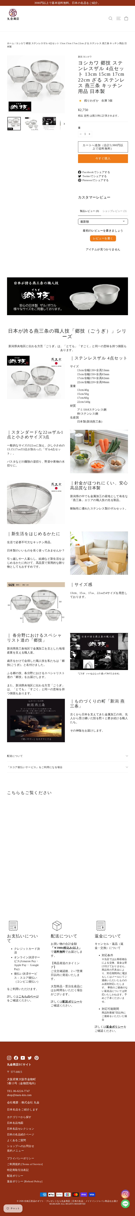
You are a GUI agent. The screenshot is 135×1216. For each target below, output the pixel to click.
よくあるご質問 (16, 1140)
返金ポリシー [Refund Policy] (25, 1181)
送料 (86, 115)
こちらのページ (29, 996)
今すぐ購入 (103, 158)
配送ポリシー (71, 1001)
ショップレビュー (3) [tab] (114, 211)
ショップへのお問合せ (20, 1146)
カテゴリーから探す (19, 1117)
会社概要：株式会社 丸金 (23, 1102)
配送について (15, 756)
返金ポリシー (114, 1026)
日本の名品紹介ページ (20, 1134)
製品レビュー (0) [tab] (89, 211)
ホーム (10, 43)
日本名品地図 (15, 1122)
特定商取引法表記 (18, 1170)
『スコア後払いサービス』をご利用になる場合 (35, 767)
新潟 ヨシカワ (85, 57)
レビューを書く (103, 238)
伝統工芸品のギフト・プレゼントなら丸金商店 (47, 1201)
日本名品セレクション (20, 1128)
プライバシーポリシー (20, 1158)
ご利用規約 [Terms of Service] (25, 1164)
